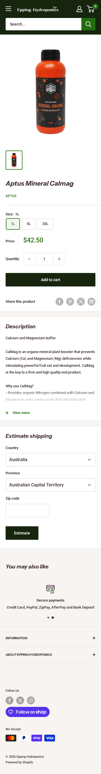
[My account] (79, 9)
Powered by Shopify (19, 762)
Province (13, 473)
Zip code (12, 498)
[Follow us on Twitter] (20, 700)
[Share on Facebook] (59, 302)
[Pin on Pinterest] (70, 302)
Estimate (22, 533)
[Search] (88, 24)
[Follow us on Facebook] (9, 700)
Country (12, 448)
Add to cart (50, 279)
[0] (90, 9)
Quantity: (13, 259)
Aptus (11, 196)
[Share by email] (91, 302)
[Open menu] (8, 8)
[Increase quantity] (59, 259)
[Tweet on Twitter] (81, 302)
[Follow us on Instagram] (31, 700)
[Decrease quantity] (29, 259)
